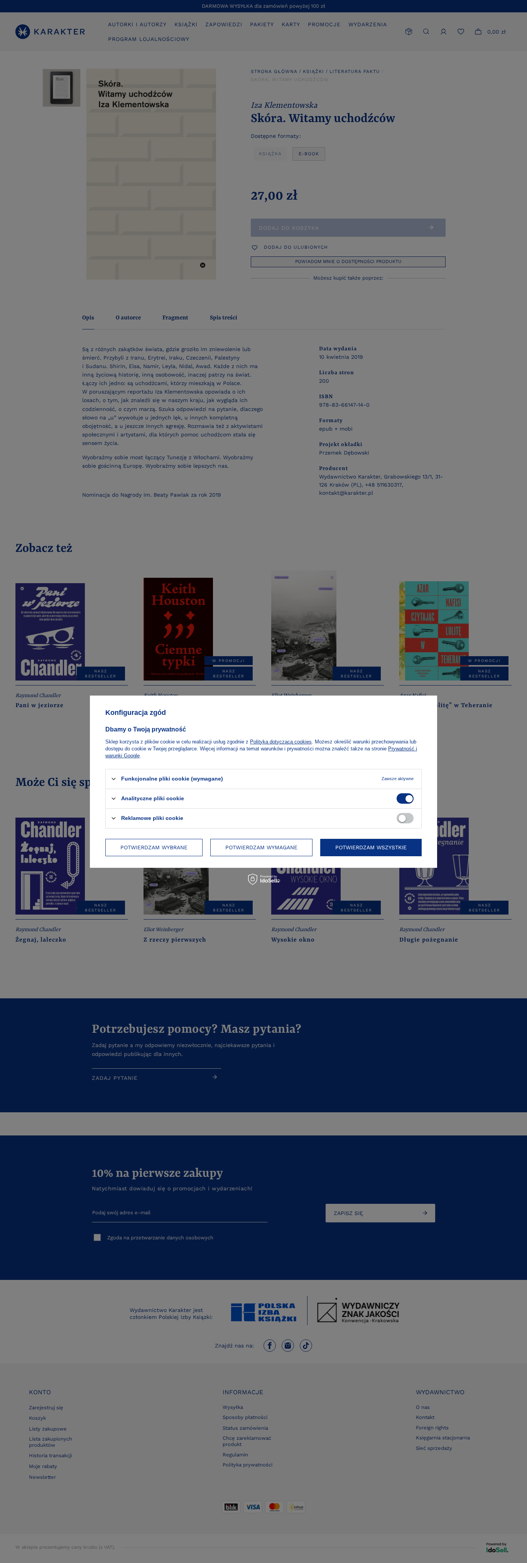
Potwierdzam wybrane (153, 847)
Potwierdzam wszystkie (371, 847)
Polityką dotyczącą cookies (281, 741)
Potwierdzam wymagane (261, 847)
